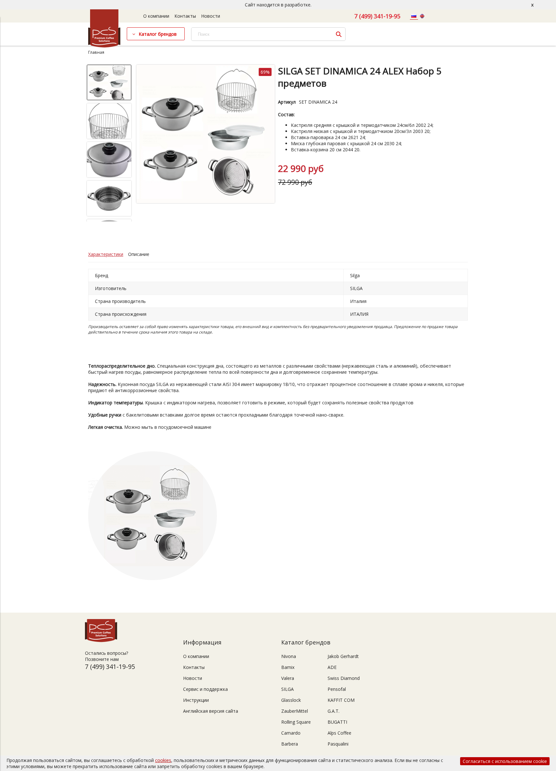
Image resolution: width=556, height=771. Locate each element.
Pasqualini (338, 744)
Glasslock (291, 700)
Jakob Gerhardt (343, 656)
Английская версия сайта (210, 711)
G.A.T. (333, 711)
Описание (138, 254)
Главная (96, 52)
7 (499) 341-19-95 (377, 16)
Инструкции (196, 700)
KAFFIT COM (341, 700)
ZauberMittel (294, 711)
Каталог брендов (158, 34)
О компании (156, 16)
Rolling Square (296, 722)
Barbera (289, 744)
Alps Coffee (339, 733)
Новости (210, 16)
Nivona (288, 656)
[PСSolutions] (104, 46)
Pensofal (337, 689)
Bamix (287, 667)
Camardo (291, 733)
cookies (163, 760)
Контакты (185, 16)
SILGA (287, 689)
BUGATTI (337, 722)
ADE (332, 667)
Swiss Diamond (344, 678)
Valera (287, 678)
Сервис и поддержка (205, 689)
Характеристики (105, 254)
